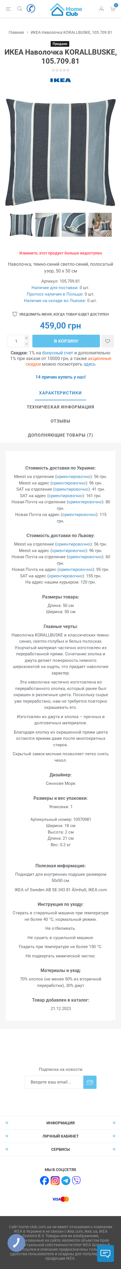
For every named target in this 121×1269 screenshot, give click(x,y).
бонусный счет (57, 353)
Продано (60, 44)
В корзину (66, 341)
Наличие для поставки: (55, 287)
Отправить (90, 1082)
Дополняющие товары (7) (60, 435)
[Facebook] (44, 1180)
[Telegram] (65, 1180)
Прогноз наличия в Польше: (55, 294)
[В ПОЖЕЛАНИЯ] (107, 341)
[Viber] (76, 1180)
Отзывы (60, 421)
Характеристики (60, 393)
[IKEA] (60, 80)
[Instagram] (55, 1180)
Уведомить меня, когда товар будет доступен (64, 314)
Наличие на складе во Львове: (55, 300)
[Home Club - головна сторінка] (66, 8)
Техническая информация (60, 407)
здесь (90, 364)
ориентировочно (73, 476)
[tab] (60, 393)
